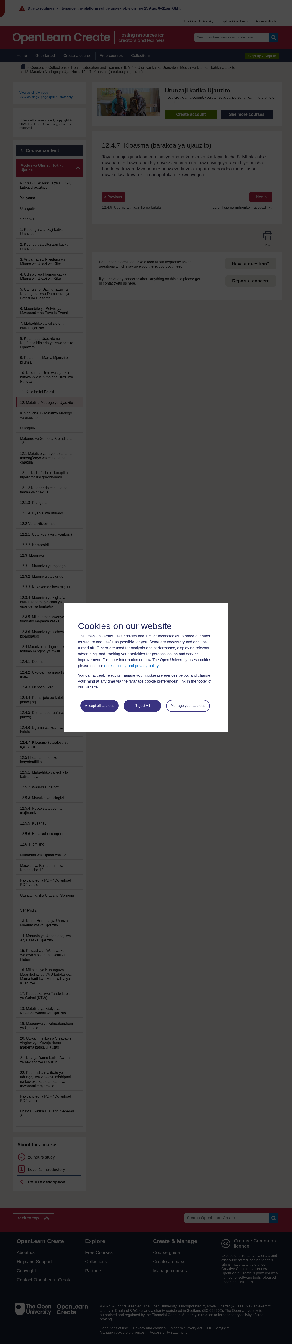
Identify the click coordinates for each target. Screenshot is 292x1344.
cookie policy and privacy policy (131, 666)
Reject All (142, 706)
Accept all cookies (99, 706)
